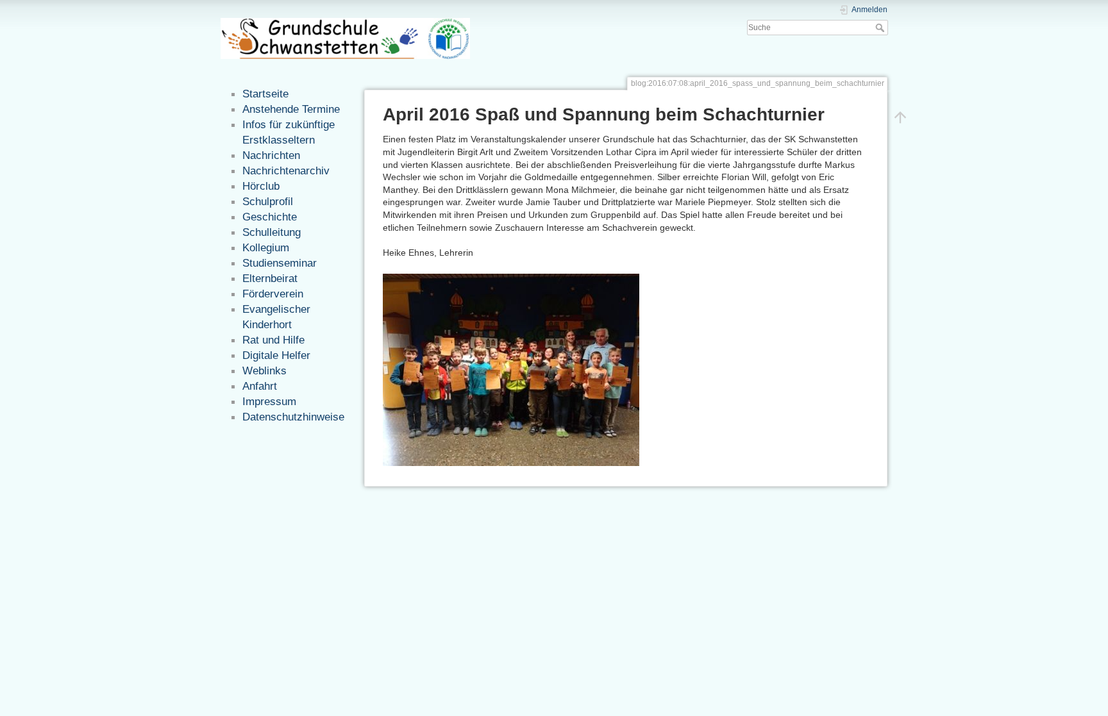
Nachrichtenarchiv (286, 170)
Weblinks (264, 370)
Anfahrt (259, 385)
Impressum (269, 401)
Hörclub (261, 185)
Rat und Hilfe (273, 339)
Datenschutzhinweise (293, 416)
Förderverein (272, 293)
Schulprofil (267, 201)
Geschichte (269, 216)
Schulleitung (271, 232)
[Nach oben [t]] (900, 116)
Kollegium (265, 247)
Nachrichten (271, 155)
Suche (881, 27)
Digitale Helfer (276, 355)
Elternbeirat (270, 278)
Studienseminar (279, 262)
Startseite (265, 93)
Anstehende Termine (291, 109)
